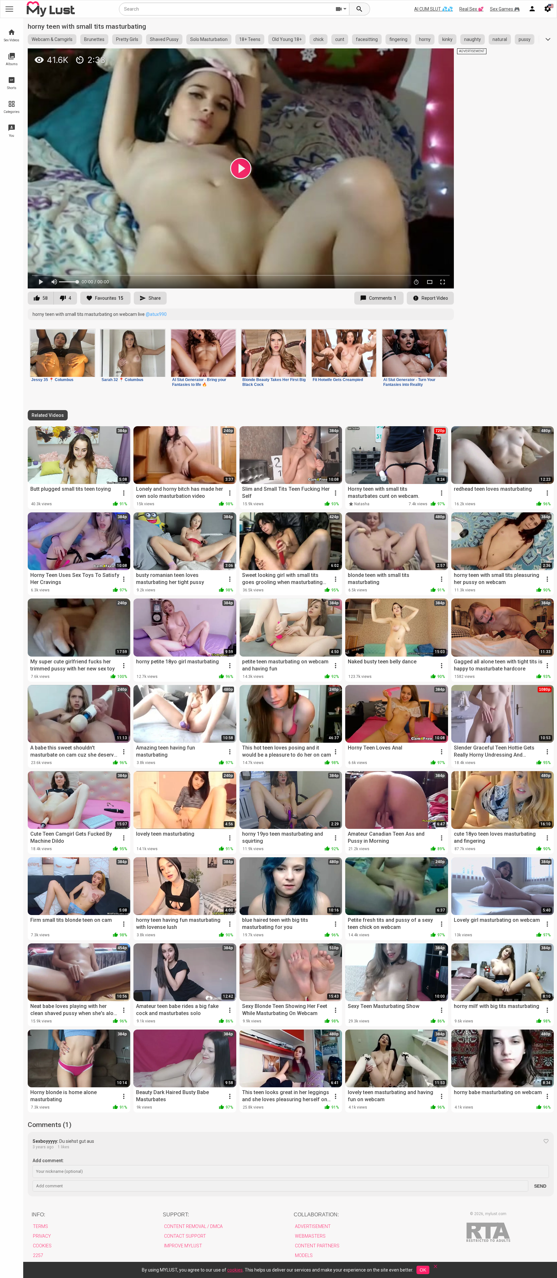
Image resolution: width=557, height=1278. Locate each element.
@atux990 (156, 314)
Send (540, 1186)
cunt (339, 39)
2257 (38, 1255)
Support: (176, 1214)
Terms (40, 1226)
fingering (398, 39)
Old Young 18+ (287, 39)
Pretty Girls (127, 39)
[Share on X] (441, 56)
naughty (472, 39)
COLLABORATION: (316, 1214)
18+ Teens (249, 39)
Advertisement (313, 1226)
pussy (525, 39)
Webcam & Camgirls (52, 39)
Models (304, 1255)
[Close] (435, 1268)
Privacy (42, 1236)
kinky (447, 39)
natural (500, 39)
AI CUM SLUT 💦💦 (433, 9)
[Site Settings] (547, 9)
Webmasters (310, 1236)
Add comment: (48, 1160)
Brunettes (94, 39)
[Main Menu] (9, 9)
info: (38, 1214)
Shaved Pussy (164, 39)
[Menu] (532, 9)
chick (318, 39)
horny (425, 39)
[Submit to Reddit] (427, 56)
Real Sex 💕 (471, 9)
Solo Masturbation (209, 39)
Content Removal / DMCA (193, 1226)
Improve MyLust (183, 1245)
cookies (235, 1270)
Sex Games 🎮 (505, 9)
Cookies (42, 1245)
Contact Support (185, 1236)
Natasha (361, 504)
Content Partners (317, 1245)
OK (423, 1270)
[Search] (359, 9)
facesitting (367, 39)
